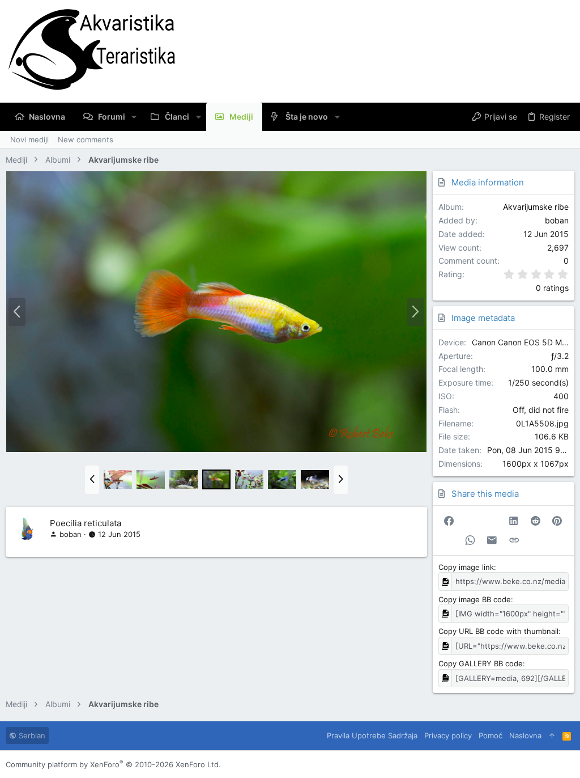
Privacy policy (448, 735)
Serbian (30, 735)
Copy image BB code (474, 599)
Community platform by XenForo (113, 764)
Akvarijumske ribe (536, 207)
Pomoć (490, 735)
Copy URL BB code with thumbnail (498, 631)
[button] (134, 117)
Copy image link (466, 567)
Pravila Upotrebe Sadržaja (372, 735)
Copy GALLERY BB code (480, 663)
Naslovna (525, 735)
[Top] (552, 735)
